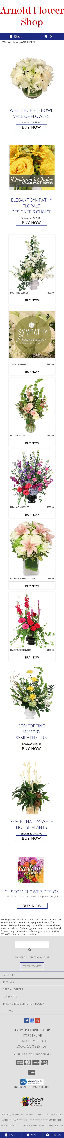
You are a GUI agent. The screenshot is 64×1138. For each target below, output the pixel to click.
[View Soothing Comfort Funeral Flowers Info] (32, 263)
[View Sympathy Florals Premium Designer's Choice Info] (32, 334)
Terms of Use (55, 1125)
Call (11, 1135)
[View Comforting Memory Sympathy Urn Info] (32, 693)
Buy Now (31, 127)
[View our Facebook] (26, 1022)
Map (33, 1135)
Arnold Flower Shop (32, 16)
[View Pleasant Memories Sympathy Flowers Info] (32, 477)
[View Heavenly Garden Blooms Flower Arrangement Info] (32, 548)
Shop (18, 36)
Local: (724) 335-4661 (32, 1046)
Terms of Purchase (33, 1125)
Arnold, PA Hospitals (49, 1114)
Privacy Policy (9, 1125)
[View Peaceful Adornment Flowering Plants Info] (32, 620)
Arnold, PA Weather (14, 1120)
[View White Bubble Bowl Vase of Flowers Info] (32, 77)
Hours (55, 1135)
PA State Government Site (46, 1120)
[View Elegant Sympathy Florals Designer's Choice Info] (32, 167)
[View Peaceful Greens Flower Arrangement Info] (32, 406)
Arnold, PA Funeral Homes (17, 1114)
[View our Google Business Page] (32, 1022)
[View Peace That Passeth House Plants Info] (32, 788)
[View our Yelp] (37, 1022)
